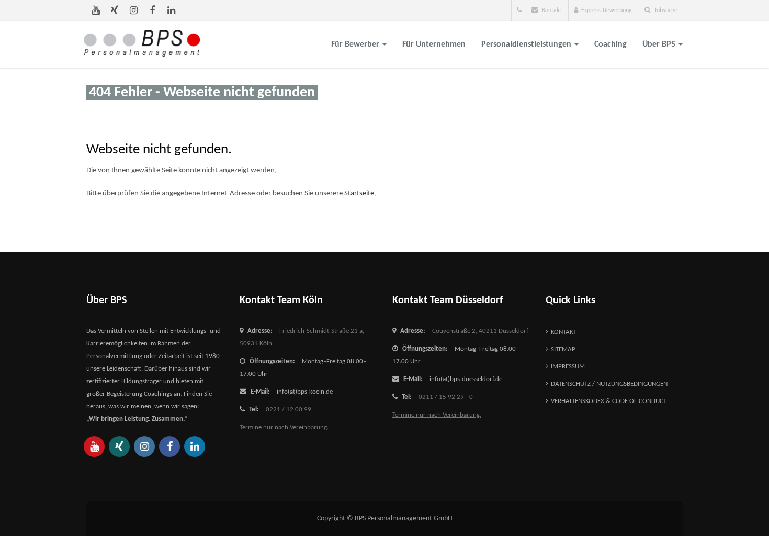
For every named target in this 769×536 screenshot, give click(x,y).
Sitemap (563, 349)
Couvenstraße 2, (480, 331)
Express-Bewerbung (606, 10)
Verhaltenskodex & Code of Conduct (608, 401)
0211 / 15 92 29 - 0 (446, 397)
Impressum (568, 366)
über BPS (659, 44)
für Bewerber (356, 44)
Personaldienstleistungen (527, 44)
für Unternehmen (434, 44)
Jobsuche (665, 10)
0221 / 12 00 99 (288, 409)
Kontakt (550, 10)
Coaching (610, 44)
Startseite (359, 193)
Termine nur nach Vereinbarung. (284, 427)
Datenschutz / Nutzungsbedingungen (609, 384)
